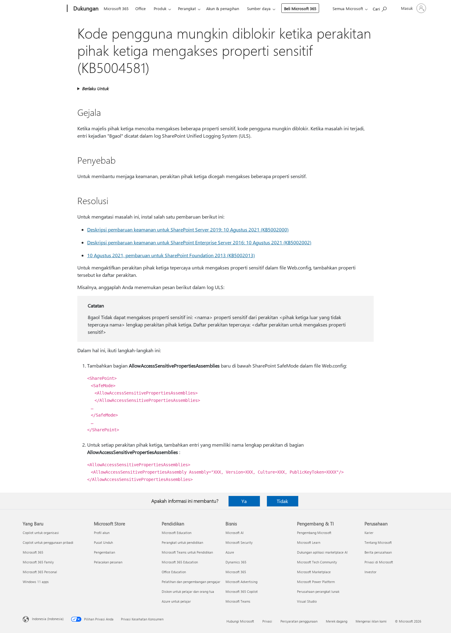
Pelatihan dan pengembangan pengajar (191, 581)
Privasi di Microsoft (378, 562)
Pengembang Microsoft (314, 532)
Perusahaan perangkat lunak (318, 591)
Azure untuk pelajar (176, 601)
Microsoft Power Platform (316, 581)
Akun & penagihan (222, 8)
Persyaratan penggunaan (299, 621)
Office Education (174, 572)
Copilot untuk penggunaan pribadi (48, 542)
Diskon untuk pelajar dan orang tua (188, 591)
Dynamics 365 (236, 562)
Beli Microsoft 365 (300, 8)
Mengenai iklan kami (371, 621)
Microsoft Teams (238, 601)
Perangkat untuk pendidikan (182, 542)
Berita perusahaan (378, 552)
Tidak (282, 501)
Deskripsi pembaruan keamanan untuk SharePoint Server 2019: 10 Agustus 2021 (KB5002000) (188, 229)
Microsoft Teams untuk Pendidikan (187, 552)
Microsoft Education (176, 532)
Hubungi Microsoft (240, 621)
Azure (230, 552)
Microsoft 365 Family (38, 562)
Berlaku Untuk (95, 88)
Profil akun (102, 532)
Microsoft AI (235, 532)
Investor (370, 572)
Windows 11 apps (36, 581)
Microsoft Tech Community (317, 562)
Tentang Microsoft (378, 542)
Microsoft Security (239, 542)
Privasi (267, 621)
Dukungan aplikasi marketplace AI (322, 552)
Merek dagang (336, 621)
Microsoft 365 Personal (40, 572)
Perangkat (187, 8)
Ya (244, 501)
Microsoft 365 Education (180, 562)
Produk (160, 8)
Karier (368, 532)
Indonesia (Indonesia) (48, 618)
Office (140, 8)
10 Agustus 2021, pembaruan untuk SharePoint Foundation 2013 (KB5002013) (171, 255)
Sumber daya (259, 8)
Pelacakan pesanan (108, 562)
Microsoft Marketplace (314, 572)
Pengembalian (104, 552)
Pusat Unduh (103, 542)
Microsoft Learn (308, 542)
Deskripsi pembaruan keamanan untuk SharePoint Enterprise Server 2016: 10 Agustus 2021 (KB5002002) (199, 242)
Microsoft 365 (116, 8)
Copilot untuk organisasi (41, 532)
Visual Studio (307, 601)
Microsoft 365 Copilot (242, 591)
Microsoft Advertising (241, 581)
